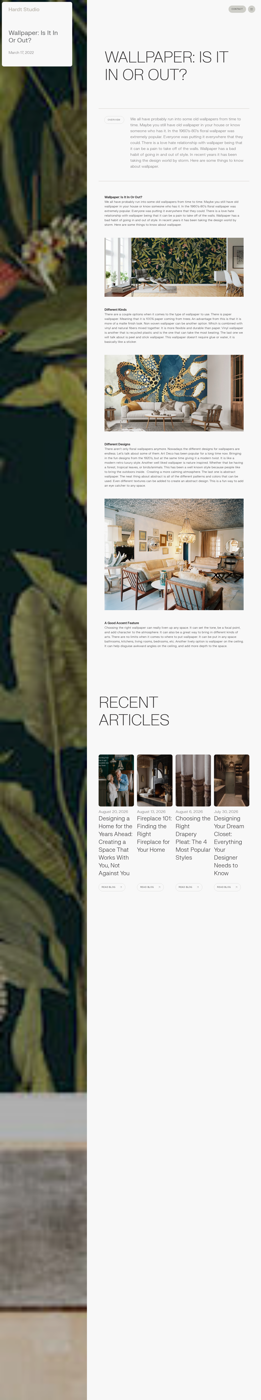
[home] (23, 9)
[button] (251, 9)
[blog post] (116, 782)
